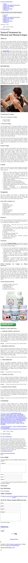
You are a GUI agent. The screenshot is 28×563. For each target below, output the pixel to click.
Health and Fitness (14, 539)
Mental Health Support (20, 419)
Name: (2, 503)
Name (2, 474)
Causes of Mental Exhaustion (11, 416)
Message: (3, 512)
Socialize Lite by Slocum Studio (12, 545)
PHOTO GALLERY (7, 8)
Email (2, 477)
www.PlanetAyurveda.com (6, 451)
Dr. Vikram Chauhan (5, 29)
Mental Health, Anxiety (12, 414)
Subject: (3, 509)
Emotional (20, 416)
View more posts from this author (8, 453)
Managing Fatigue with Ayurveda (8, 419)
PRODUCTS (6, 7)
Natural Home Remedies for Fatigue (8, 420)
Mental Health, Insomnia (11, 415)
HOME (5, 4)
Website (2, 479)
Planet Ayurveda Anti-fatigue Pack (11, 421)
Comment (3, 463)
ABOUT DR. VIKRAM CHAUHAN (11, 5)
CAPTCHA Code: (5, 527)
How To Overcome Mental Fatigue (19, 418)
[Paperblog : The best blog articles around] (14, 534)
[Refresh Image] (4, 526)
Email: (2, 506)
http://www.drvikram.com (6, 436)
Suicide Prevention (11, 422)
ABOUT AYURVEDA (8, 6)
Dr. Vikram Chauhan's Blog (7, 1)
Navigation (19, 12)
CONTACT (5, 10)
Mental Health (20, 415)
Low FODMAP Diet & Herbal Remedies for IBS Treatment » (14, 428)
